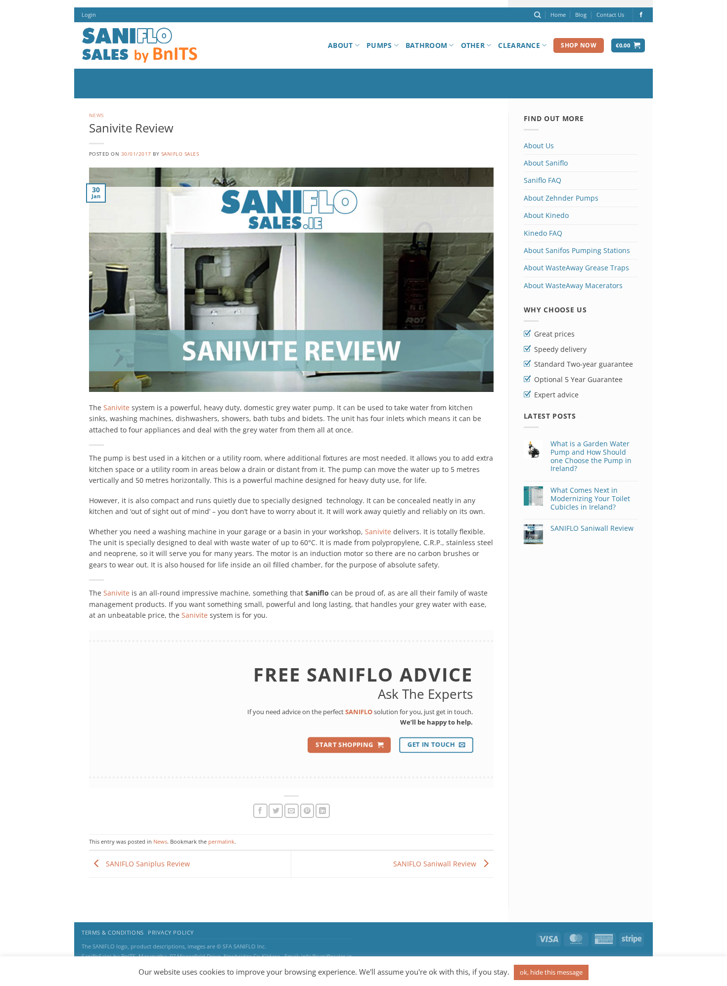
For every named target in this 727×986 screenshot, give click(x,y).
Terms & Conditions (113, 932)
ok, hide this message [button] (551, 972)
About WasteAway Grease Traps (576, 267)
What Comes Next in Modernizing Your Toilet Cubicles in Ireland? (590, 498)
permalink (221, 841)
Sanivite (116, 407)
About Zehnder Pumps (561, 198)
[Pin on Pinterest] (307, 811)
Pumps (379, 45)
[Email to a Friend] (291, 811)
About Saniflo (546, 163)
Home (558, 14)
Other (473, 45)
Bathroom (426, 45)
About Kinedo (546, 215)
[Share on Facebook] (260, 811)
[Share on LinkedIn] (323, 811)
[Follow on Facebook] (641, 15)
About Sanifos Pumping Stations (577, 250)
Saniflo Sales (180, 154)
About (340, 45)
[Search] (537, 14)
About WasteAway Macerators (573, 285)
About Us (539, 145)
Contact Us (610, 14)
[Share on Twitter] (276, 811)
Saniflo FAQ (542, 180)
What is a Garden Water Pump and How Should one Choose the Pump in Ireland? (591, 456)
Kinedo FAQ (543, 233)
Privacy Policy (171, 932)
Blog (581, 14)
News (96, 115)
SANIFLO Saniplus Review (147, 863)
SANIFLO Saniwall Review (435, 863)
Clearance (519, 45)
